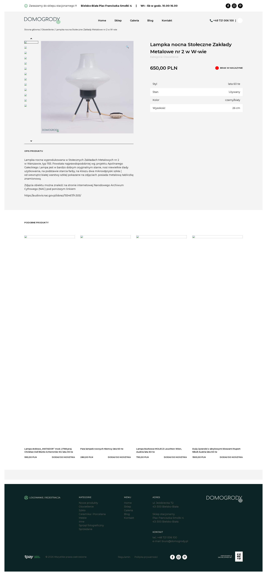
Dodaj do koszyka (63, 457)
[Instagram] (234, 5)
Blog (150, 20)
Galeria (134, 20)
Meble (83, 517)
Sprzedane (85, 529)
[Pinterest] (240, 5)
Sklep (118, 20)
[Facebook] (228, 5)
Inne (81, 521)
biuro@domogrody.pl (175, 541)
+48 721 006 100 (223, 20)
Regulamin (124, 557)
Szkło (82, 510)
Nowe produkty (88, 502)
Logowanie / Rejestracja (44, 497)
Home (102, 20)
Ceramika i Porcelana (92, 514)
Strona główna (32, 29)
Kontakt (167, 20)
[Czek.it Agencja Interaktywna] (230, 557)
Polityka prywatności (146, 557)
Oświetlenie (47, 29)
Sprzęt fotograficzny (91, 525)
